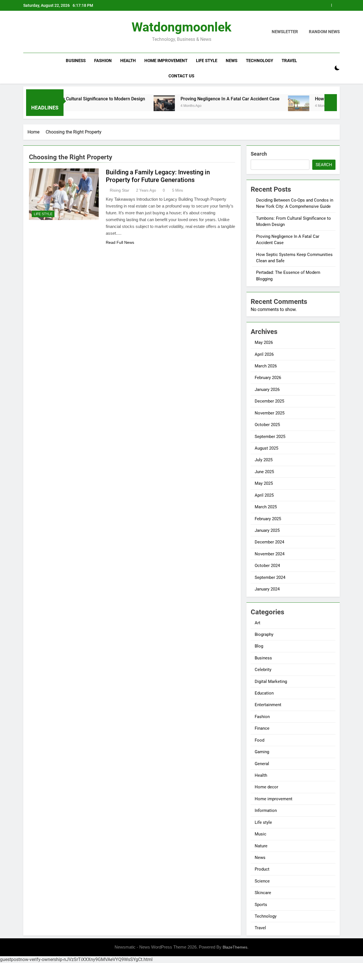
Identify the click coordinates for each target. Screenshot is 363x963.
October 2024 (267, 565)
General (262, 763)
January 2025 (267, 530)
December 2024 (269, 542)
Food (259, 740)
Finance (262, 728)
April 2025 (264, 495)
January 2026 (267, 389)
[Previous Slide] (327, 5)
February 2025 (268, 518)
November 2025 (269, 413)
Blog (259, 646)
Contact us (181, 76)
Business (76, 60)
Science (262, 881)
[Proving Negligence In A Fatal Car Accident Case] (145, 106)
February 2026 (268, 377)
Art (257, 622)
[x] (40, 32)
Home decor (266, 787)
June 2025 (264, 471)
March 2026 (266, 366)
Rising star (119, 190)
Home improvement (165, 60)
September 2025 (270, 436)
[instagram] (33, 32)
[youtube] (53, 32)
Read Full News (120, 242)
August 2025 (266, 448)
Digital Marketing (271, 681)
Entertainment (268, 704)
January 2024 (267, 589)
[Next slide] (336, 5)
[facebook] (26, 32)
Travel (289, 60)
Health (128, 60)
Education (264, 693)
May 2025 (264, 483)
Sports (261, 904)
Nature (261, 845)
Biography (264, 634)
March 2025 (266, 506)
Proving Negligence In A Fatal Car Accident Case (211, 98)
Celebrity (263, 669)
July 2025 (264, 459)
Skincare (263, 892)
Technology (259, 60)
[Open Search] (327, 68)
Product (262, 869)
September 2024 (270, 577)
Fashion (103, 60)
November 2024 (269, 553)
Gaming (262, 751)
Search (259, 154)
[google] (47, 32)
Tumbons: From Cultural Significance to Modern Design (70, 98)
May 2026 (264, 342)
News (231, 60)
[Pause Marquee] (330, 102)
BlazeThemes (235, 947)
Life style (206, 60)
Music (260, 834)
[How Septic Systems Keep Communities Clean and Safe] (279, 106)
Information (266, 810)
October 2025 (267, 424)
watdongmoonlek (181, 27)
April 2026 (264, 354)
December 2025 (269, 401)
